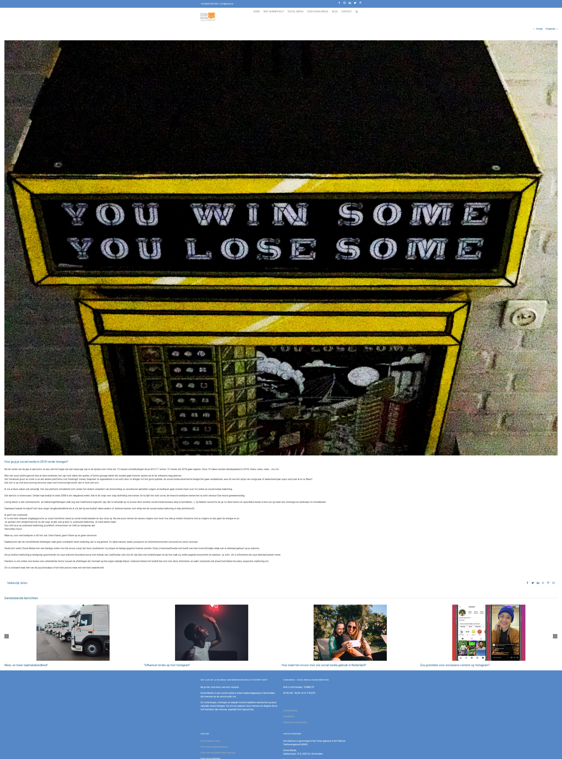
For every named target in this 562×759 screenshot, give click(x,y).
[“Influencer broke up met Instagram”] (211, 632)
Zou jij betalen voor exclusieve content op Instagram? (455, 665)
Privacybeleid (290, 710)
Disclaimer (288, 716)
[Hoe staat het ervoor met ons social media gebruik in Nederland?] (350, 632)
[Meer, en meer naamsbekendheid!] (73, 632)
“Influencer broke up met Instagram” (166, 665)
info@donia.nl (226, 4)
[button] (357, 11)
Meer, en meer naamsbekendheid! (26, 665)
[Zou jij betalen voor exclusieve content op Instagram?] (488, 632)
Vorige (539, 28)
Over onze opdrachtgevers (214, 746)
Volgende (550, 28)
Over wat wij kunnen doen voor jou (218, 752)
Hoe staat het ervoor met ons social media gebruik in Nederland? (324, 665)
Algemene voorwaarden (295, 722)
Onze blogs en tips (210, 741)
